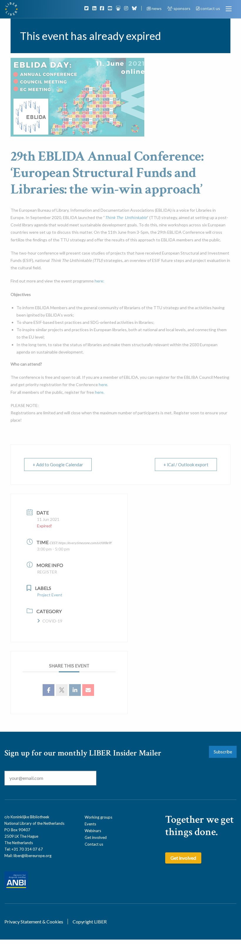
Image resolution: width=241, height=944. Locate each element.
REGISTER (47, 571)
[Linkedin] (75, 690)
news (157, 8)
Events (90, 824)
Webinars (93, 830)
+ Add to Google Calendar (58, 464)
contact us (210, 8)
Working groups (98, 817)
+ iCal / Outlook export (185, 464)
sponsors (182, 8)
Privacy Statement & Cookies (33, 921)
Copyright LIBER (90, 921)
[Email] (88, 690)
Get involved (96, 837)
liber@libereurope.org (32, 855)
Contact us (94, 844)
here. (103, 384)
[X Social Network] (62, 690)
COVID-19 (52, 620)
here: (99, 280)
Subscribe (223, 751)
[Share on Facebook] (48, 690)
